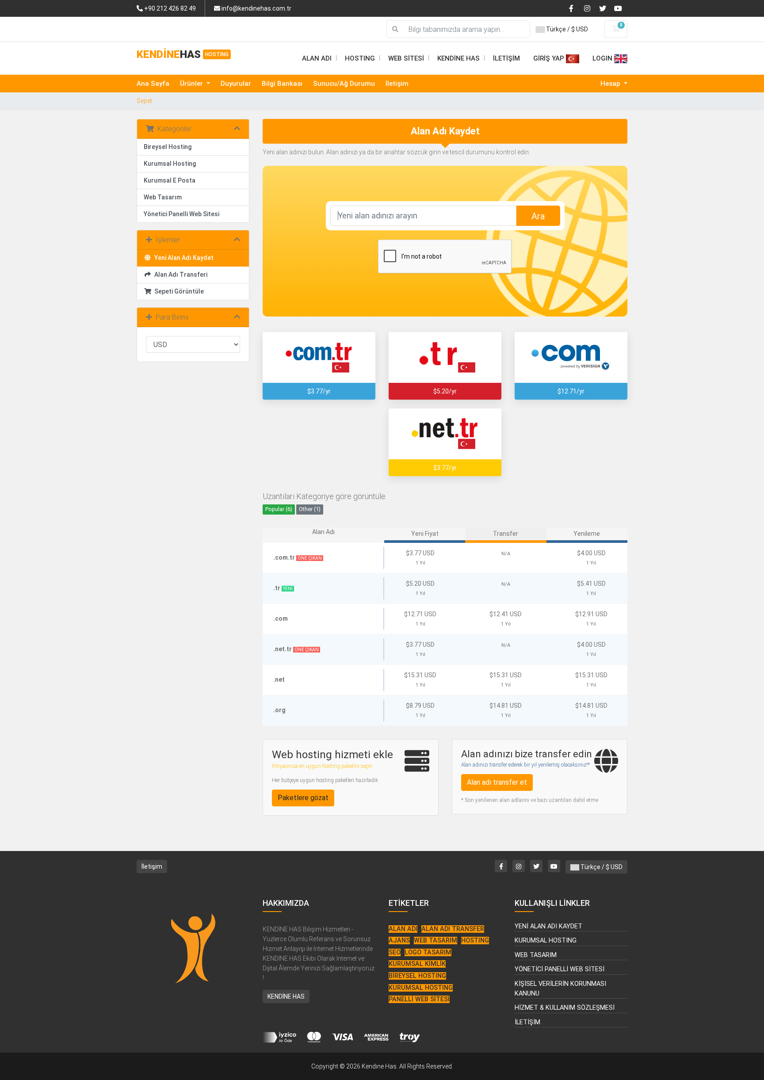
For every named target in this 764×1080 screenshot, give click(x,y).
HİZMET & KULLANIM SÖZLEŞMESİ (565, 1007)
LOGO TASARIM (428, 952)
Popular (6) (278, 509)
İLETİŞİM (506, 58)
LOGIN (603, 58)
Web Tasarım (163, 197)
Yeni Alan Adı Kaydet (183, 257)
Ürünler (192, 84)
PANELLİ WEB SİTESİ (419, 999)
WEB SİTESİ (409, 58)
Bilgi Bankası (282, 84)
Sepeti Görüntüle (178, 291)
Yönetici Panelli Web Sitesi (181, 214)
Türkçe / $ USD (566, 29)
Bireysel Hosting (167, 146)
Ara (538, 216)
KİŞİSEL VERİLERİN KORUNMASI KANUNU (560, 988)
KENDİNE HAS (461, 58)
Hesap (611, 84)
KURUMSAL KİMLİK (417, 964)
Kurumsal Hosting (170, 163)
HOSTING (363, 58)
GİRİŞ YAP (549, 58)
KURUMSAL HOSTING (421, 988)
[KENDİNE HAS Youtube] (620, 8)
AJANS (399, 940)
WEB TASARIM (435, 940)
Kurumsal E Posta (169, 180)
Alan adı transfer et (497, 782)
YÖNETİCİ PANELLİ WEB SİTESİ (559, 969)
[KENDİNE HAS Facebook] (575, 8)
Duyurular (236, 84)
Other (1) (310, 509)
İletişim (397, 84)
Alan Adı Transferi (179, 274)
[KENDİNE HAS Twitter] (605, 8)
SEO (395, 952)
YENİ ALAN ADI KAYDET (548, 926)
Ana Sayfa (153, 84)
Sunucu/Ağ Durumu (344, 84)
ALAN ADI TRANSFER (452, 929)
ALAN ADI (320, 58)
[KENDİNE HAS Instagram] (590, 8)
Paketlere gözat (303, 798)
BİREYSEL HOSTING (417, 976)
